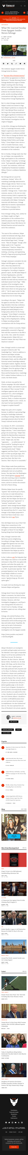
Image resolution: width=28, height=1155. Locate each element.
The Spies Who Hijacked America (14, 76)
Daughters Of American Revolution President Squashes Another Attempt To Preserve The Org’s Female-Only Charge (12, 1083)
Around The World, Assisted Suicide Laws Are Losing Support (13, 959)
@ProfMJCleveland (17, 718)
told (13, 557)
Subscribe (14, 1147)
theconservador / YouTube (9, 57)
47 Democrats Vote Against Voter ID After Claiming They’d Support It (13, 901)
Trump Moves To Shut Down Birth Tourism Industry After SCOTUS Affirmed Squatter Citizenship (13, 1024)
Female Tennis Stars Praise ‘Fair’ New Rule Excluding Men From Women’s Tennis (13, 995)
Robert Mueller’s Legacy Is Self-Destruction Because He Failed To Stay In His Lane (13, 930)
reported (17, 476)
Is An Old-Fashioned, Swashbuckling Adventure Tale (11, 872)
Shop (3, 809)
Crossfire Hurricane (7, 729)
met (13, 517)
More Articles (13, 721)
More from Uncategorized (10, 848)
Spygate (18, 729)
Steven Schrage (6, 733)
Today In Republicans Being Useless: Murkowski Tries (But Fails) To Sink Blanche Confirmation (13, 1054)
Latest (3, 971)
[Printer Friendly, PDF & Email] (24, 64)
